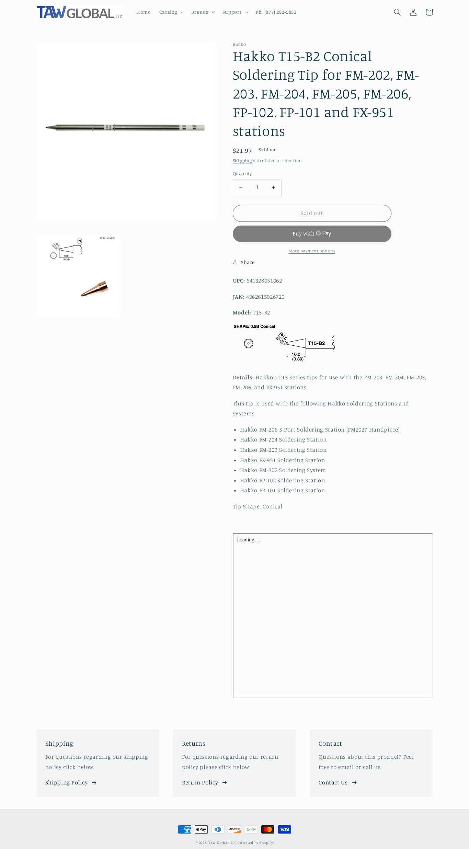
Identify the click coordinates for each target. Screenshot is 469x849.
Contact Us (333, 782)
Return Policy (200, 782)
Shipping (242, 160)
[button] (171, 12)
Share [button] (248, 262)
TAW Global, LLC (222, 842)
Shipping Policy (66, 782)
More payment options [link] (312, 250)
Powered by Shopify (255, 842)
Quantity (242, 173)
